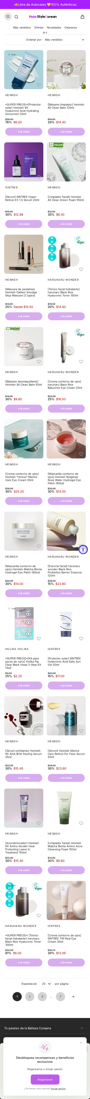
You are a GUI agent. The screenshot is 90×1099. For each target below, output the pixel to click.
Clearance (70, 27)
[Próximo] (73, 996)
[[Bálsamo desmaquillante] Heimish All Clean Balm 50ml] (23, 346)
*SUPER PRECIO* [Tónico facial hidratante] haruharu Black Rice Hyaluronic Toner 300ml (23, 940)
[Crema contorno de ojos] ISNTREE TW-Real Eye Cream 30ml (64, 938)
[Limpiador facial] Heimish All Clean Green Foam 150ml (66, 198)
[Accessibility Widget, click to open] (83, 549)
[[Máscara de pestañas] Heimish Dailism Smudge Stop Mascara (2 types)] (23, 254)
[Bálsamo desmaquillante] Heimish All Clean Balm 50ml (23, 383)
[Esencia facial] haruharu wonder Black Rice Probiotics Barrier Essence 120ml (65, 571)
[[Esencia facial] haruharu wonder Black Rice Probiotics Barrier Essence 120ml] (66, 531)
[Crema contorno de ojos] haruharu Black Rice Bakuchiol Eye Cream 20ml (65, 384)
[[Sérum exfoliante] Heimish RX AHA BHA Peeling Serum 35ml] (23, 715)
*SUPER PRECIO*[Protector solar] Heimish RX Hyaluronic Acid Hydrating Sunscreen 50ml (23, 109)
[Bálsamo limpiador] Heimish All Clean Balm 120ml (66, 106)
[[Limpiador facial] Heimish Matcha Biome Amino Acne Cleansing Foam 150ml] (66, 808)
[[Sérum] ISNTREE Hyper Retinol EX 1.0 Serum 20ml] (23, 161)
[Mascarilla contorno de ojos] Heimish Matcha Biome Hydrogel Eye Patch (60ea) (23, 569)
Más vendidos (22, 27)
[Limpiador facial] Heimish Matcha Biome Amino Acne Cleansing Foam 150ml (65, 846)
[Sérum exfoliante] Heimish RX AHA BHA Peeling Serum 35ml (23, 754)
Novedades (54, 27)
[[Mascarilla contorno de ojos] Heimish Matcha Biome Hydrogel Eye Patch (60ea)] (23, 531)
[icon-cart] (81, 16)
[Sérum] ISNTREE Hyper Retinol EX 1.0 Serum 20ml (22, 198)
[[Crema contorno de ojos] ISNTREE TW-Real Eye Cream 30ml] (66, 900)
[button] (39, 84)
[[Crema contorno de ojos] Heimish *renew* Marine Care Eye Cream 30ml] (23, 438)
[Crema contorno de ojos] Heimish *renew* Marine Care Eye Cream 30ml (22, 477)
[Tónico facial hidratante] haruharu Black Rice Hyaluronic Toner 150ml (64, 292)
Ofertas (39, 27)
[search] (16, 16)
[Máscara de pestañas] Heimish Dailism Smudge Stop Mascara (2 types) (21, 292)
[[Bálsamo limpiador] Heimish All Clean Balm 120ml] (66, 69)
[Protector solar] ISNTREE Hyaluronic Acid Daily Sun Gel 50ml (64, 661)
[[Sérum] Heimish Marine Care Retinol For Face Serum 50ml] (66, 715)
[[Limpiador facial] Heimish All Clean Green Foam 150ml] (66, 161)
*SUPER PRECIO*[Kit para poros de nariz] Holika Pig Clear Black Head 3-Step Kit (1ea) (23, 663)
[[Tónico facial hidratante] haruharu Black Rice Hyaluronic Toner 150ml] (66, 254)
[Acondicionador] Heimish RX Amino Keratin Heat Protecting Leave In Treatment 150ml (22, 848)
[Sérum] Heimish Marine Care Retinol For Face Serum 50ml (66, 754)
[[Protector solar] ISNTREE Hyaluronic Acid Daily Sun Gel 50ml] (66, 623)
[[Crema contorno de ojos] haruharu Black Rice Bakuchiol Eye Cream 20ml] (66, 346)
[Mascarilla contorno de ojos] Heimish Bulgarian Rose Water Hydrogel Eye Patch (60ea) (64, 478)
